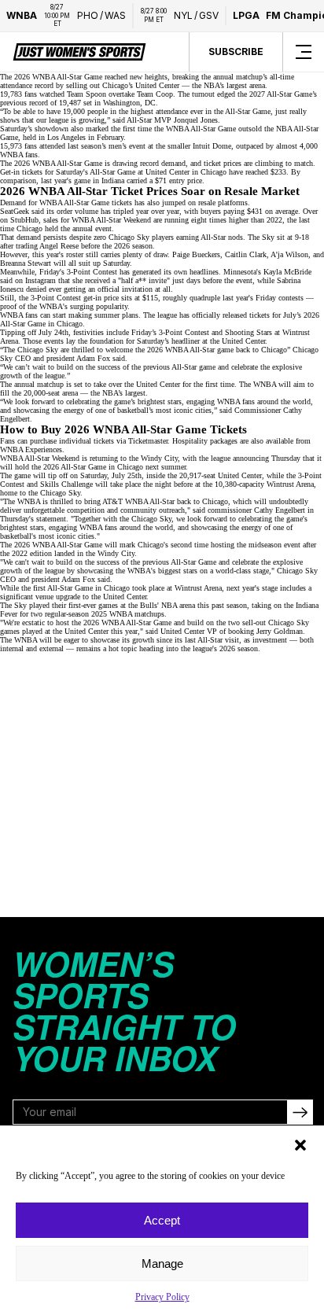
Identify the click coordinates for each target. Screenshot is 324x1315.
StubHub (24, 219)
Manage (162, 1263)
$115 (150, 297)
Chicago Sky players (141, 237)
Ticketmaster (148, 440)
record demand (163, 163)
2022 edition (32, 553)
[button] (300, 1145)
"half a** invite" (144, 280)
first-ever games (93, 605)
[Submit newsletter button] (299, 1112)
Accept (162, 1220)
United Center (167, 172)
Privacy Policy (162, 1296)
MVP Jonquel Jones (186, 120)
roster (74, 254)
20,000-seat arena (51, 393)
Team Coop (155, 94)
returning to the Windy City (134, 458)
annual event (92, 228)
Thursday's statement (33, 518)
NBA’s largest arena (234, 85)
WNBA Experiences (31, 449)
